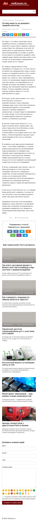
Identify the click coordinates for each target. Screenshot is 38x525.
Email (4, 453)
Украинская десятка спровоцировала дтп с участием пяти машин (18, 331)
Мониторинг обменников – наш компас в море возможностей (17, 395)
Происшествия (27, 29)
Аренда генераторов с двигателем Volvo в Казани (15, 424)
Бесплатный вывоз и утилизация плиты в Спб (18, 363)
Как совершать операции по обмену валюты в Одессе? (15, 298)
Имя (4, 446)
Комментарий (7, 467)
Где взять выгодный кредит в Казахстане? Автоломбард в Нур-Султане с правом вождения (18, 267)
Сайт (4, 460)
